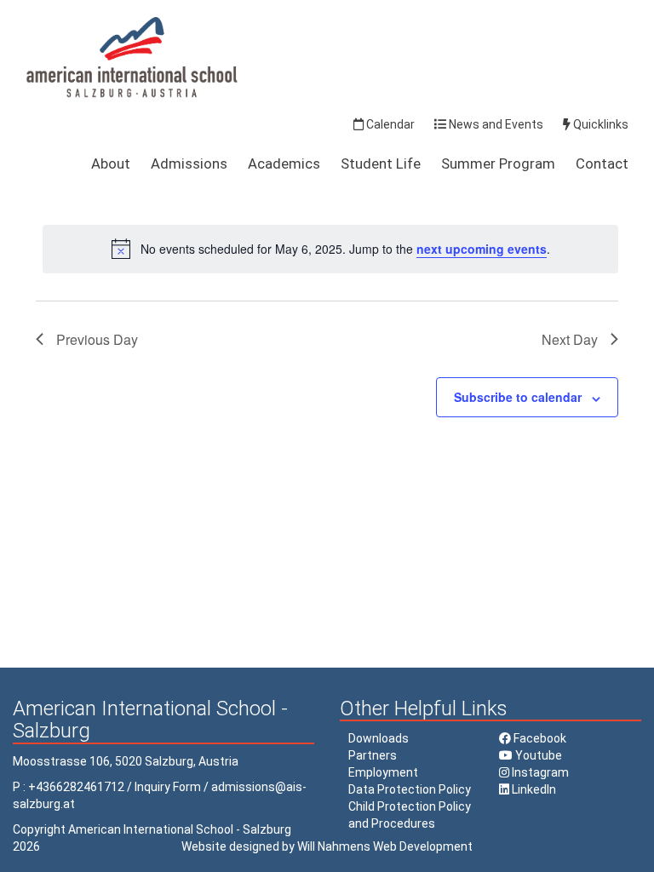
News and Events (494, 124)
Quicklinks (599, 124)
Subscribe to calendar (518, 396)
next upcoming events (481, 248)
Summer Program (498, 163)
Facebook (538, 738)
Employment (383, 772)
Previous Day (97, 339)
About (110, 163)
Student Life (381, 163)
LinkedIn (532, 789)
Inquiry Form (168, 787)
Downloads (378, 738)
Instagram (539, 772)
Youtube (537, 755)
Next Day (570, 339)
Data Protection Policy (409, 789)
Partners (372, 755)
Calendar (389, 124)
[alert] (330, 248)
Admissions (189, 163)
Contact (602, 163)
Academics (284, 163)
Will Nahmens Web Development (385, 846)
